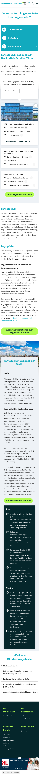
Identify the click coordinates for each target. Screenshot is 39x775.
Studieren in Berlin (10, 666)
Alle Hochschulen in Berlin (18, 500)
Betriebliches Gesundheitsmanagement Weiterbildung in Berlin (18, 672)
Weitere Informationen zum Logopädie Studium (19, 331)
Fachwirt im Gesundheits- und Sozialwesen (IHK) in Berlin (19, 685)
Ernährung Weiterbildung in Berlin (16, 679)
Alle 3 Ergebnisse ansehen (19, 194)
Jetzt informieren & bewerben (11, 772)
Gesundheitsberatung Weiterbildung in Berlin (20, 692)
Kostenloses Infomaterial (16, 141)
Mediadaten (24, 716)
